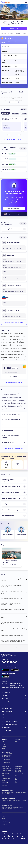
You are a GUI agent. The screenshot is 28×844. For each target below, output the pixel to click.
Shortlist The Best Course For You (13, 139)
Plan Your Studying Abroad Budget (14, 382)
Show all (23, 109)
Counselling (4, 785)
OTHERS (23, 838)
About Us (17, 741)
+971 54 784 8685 (14, 810)
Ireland (3, 748)
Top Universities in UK (7, 755)
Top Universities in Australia (6, 760)
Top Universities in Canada (6, 757)
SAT (16, 778)
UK (2, 743)
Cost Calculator (5, 773)
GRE (16, 781)
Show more (22, 148)
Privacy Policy (5, 821)
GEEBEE (3, 818)
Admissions (10, 33)
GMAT (16, 782)
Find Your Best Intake (14, 175)
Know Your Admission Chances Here (14, 322)
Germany (4, 749)
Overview (3, 33)
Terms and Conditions (7, 822)
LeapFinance (18, 768)
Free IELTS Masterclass (7, 770)
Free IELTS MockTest (6, 768)
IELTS (3, 784)
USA (3, 741)
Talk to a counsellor (6, 771)
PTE (16, 779)
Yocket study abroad (6, 816)
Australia (4, 746)
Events (3, 780)
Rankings (18, 33)
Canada (3, 744)
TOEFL (16, 777)
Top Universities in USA (7, 753)
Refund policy (5, 824)
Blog (3, 775)
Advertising (15, 113)
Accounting (5, 113)
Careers (16, 743)
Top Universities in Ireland (6, 763)
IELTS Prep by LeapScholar (18, 771)
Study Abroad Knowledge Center (6, 777)
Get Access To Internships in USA (14, 448)
